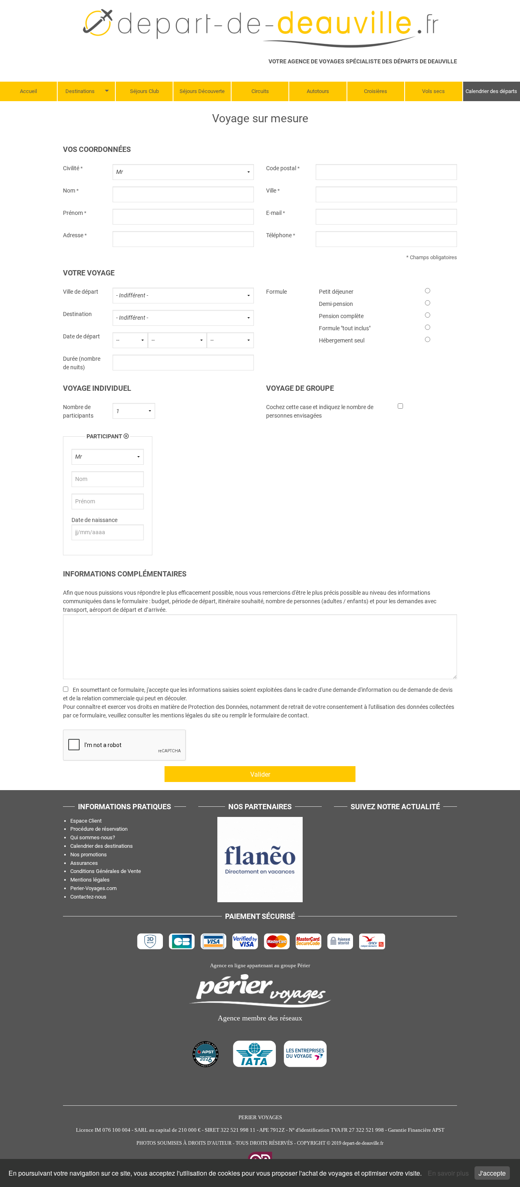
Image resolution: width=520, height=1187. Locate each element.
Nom (69, 190)
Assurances (84, 863)
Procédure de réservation (99, 829)
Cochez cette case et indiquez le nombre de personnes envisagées (319, 411)
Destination (77, 314)
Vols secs (433, 91)
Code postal (281, 168)
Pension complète (341, 316)
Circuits (260, 91)
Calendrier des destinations (101, 846)
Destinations (80, 91)
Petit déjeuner (336, 291)
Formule (276, 291)
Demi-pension (336, 304)
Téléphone (279, 235)
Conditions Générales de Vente (105, 871)
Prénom (73, 213)
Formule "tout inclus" (344, 328)
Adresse (73, 235)
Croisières (375, 91)
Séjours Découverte (202, 91)
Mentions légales (90, 880)
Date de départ (81, 336)
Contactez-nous (88, 897)
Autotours (318, 91)
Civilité (71, 168)
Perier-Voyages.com (93, 888)
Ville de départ (80, 291)
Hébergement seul (341, 340)
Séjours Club (144, 91)
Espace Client (86, 821)
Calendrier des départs (491, 91)
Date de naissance (94, 520)
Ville (271, 190)
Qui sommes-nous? (92, 837)
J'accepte (492, 1173)
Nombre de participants (78, 411)
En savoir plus (449, 1173)
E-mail (274, 213)
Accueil (28, 91)
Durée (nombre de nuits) (81, 362)
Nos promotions (88, 854)
